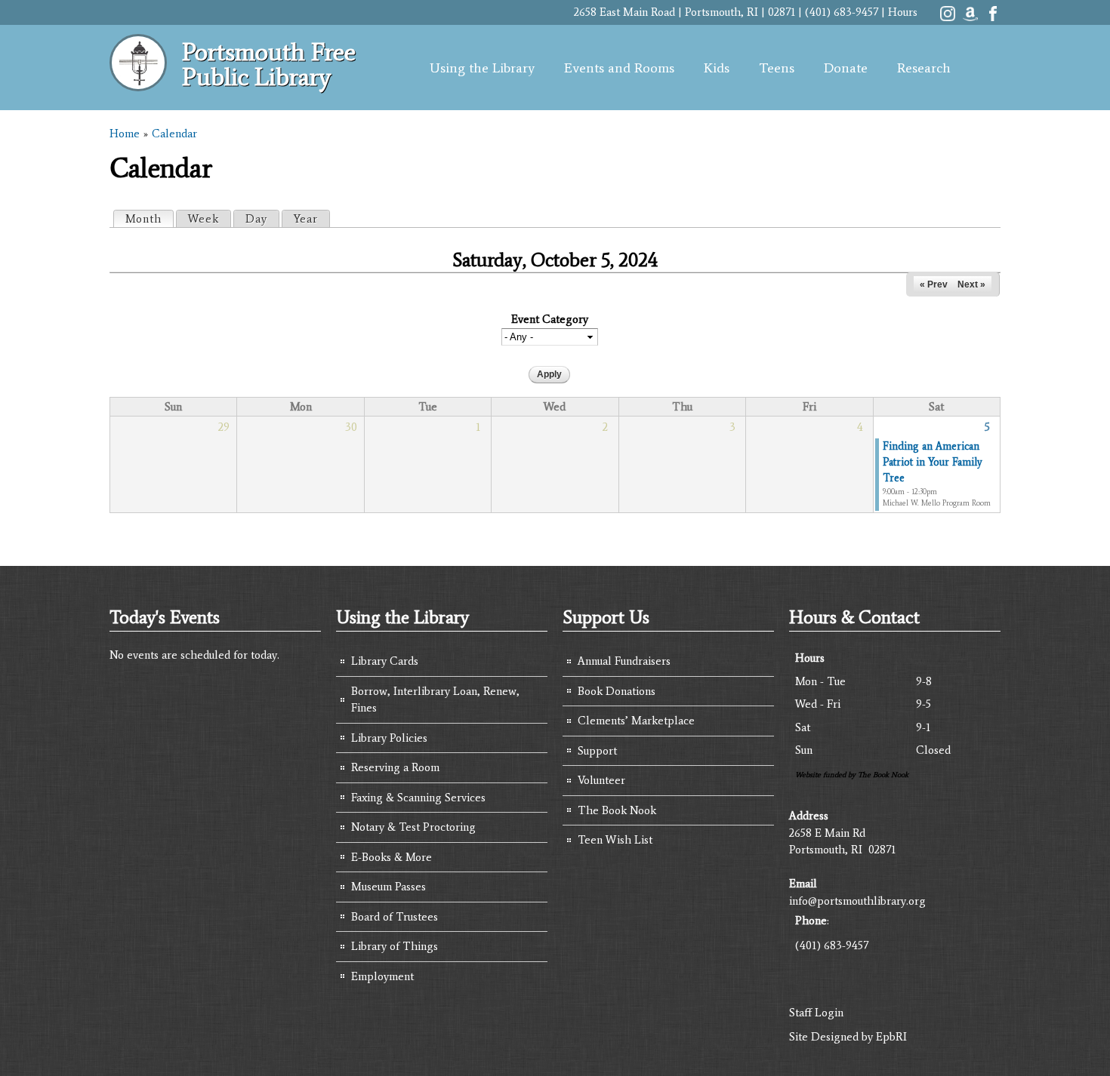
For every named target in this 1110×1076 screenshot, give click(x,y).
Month (149, 219)
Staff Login (816, 1012)
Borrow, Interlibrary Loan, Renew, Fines (435, 699)
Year (306, 219)
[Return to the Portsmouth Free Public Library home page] (138, 83)
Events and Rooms (619, 68)
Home (124, 133)
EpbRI (891, 1037)
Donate (846, 68)
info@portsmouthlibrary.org (857, 901)
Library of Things (394, 946)
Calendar (174, 133)
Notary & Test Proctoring (413, 827)
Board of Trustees (394, 917)
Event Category (549, 319)
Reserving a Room (395, 767)
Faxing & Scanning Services (418, 797)
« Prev (934, 284)
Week (203, 219)
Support (597, 751)
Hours (902, 12)
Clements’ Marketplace (636, 720)
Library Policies (389, 738)
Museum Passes (388, 886)
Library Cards (384, 661)
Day (256, 219)
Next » (971, 284)
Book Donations (616, 691)
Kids (716, 68)
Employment (382, 976)
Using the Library (482, 68)
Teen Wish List (615, 840)
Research (924, 68)
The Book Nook (617, 810)
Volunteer (601, 780)
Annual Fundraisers (624, 661)
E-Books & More (391, 857)
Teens (776, 68)
